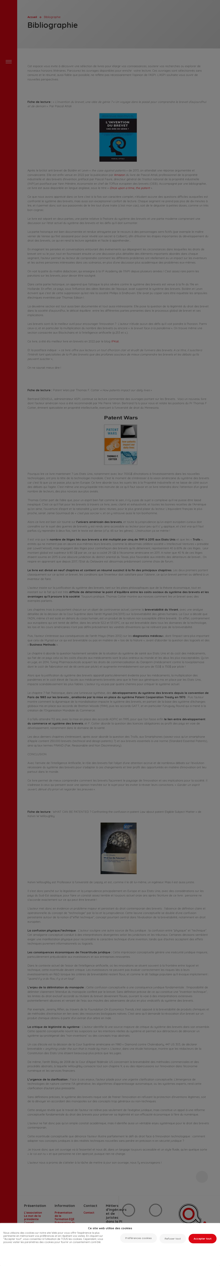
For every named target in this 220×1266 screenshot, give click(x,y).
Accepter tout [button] (202, 1238)
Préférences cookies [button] (138, 1238)
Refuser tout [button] (173, 1238)
